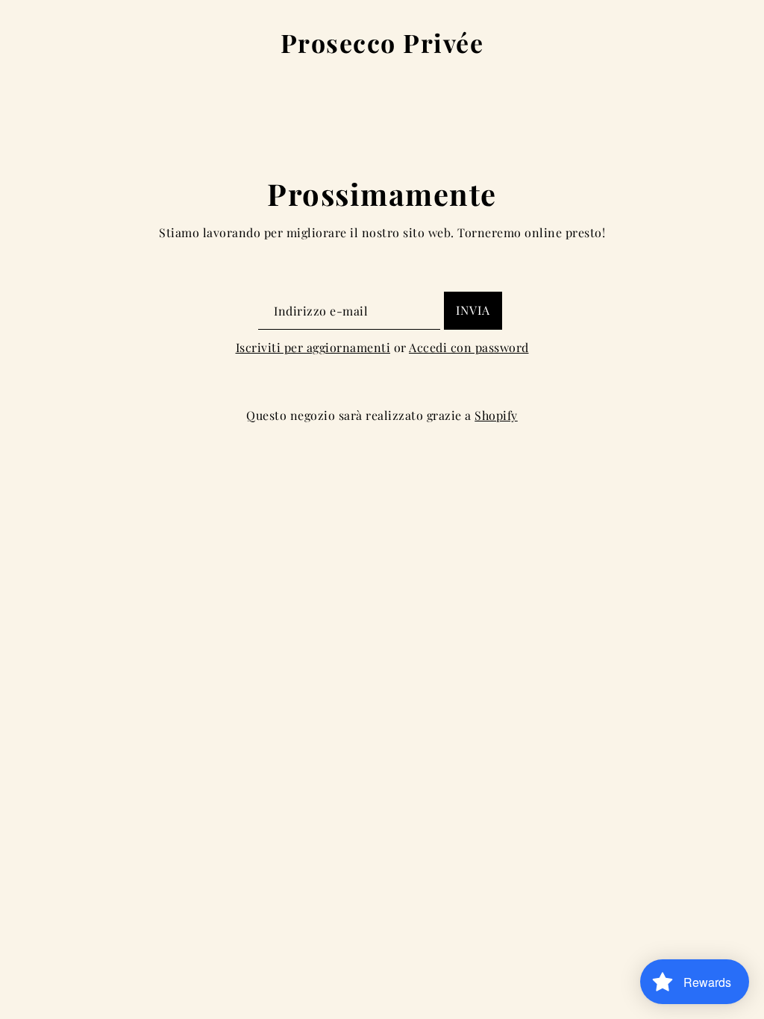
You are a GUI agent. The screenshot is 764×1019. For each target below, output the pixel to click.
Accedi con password (469, 347)
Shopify (496, 415)
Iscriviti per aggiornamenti (313, 347)
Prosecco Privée (382, 43)
